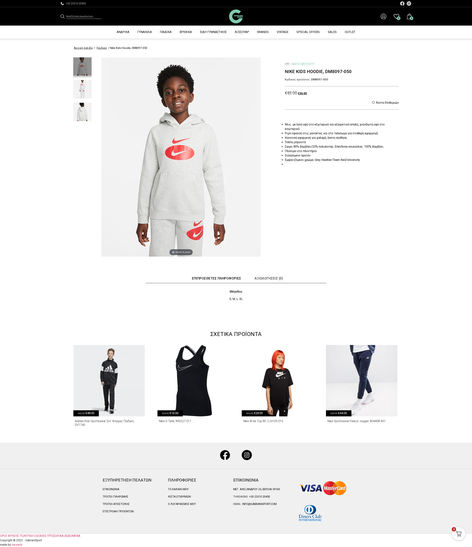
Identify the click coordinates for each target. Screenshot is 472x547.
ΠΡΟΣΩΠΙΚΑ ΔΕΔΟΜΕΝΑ (63, 536)
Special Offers (308, 32)
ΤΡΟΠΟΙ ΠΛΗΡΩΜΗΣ (115, 496)
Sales (332, 32)
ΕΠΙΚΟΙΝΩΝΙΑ (111, 489)
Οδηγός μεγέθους (303, 64)
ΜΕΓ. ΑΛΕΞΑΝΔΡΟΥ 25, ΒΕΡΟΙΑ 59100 (256, 489)
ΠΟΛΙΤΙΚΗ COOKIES (33, 536)
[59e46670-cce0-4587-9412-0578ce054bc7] (82, 90)
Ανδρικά (123, 32)
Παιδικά (165, 32)
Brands (263, 32)
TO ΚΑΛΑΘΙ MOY (178, 489)
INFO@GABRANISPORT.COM (259, 504)
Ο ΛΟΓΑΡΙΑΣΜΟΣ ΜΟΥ (182, 504)
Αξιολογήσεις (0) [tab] (269, 278)
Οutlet (350, 32)
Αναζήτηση (62, 16)
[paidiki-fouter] (82, 67)
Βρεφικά (186, 32)
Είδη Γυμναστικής (213, 32)
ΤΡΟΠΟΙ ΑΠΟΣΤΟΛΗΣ (116, 504)
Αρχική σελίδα (83, 47)
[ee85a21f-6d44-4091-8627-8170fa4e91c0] (82, 112)
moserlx (17, 544)
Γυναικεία (144, 32)
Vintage (282, 32)
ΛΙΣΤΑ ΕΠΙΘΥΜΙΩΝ (179, 496)
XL (241, 299)
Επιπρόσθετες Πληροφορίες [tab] (216, 278)
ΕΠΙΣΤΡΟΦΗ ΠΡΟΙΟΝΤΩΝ (118, 511)
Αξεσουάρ (242, 32)
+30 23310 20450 (76, 3)
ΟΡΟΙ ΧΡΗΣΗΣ (9, 536)
